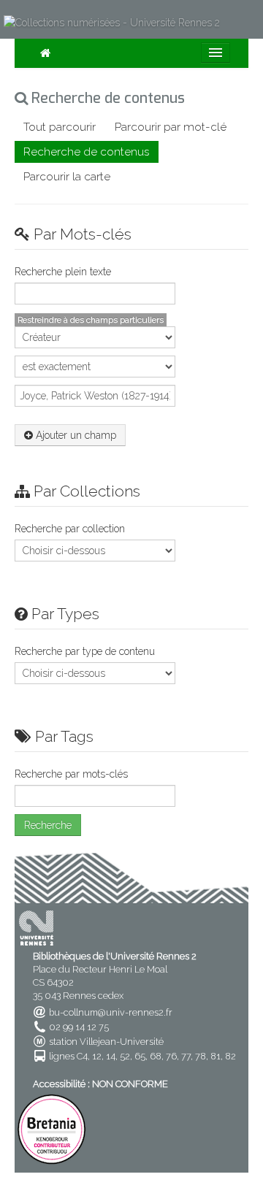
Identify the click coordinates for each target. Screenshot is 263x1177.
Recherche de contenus (86, 151)
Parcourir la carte (66, 176)
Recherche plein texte (63, 271)
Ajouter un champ (74, 435)
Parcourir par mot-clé (170, 127)
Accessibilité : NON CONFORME (100, 1083)
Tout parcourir (59, 127)
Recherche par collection (70, 528)
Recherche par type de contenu (85, 651)
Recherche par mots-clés (71, 774)
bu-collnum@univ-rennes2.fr (110, 1012)
